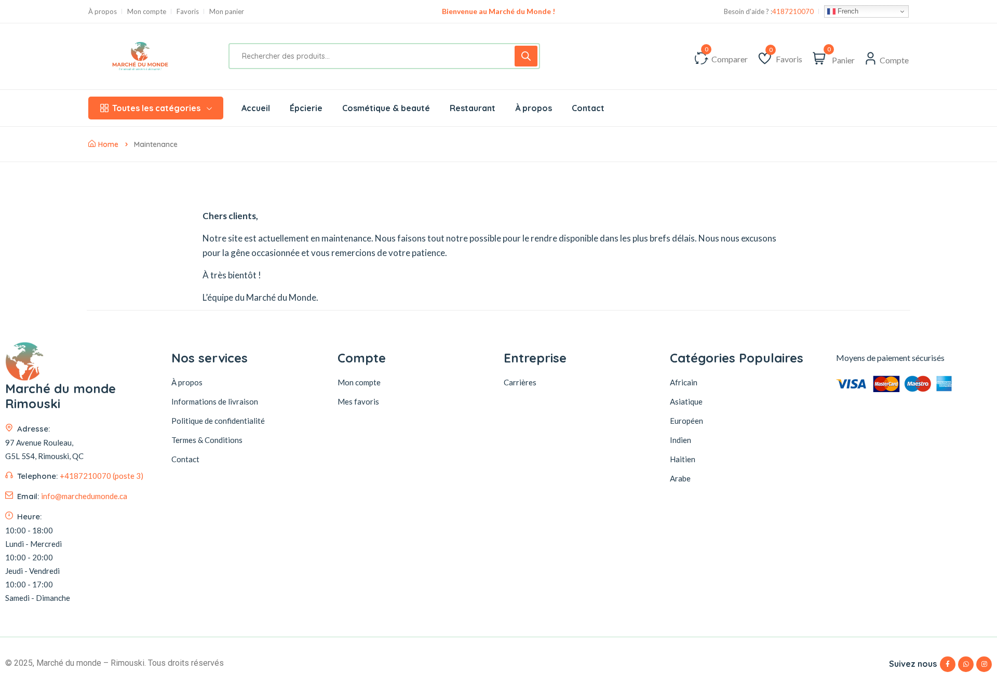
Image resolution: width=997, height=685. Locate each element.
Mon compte (146, 11)
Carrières (520, 382)
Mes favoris (358, 401)
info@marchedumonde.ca (84, 496)
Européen (686, 420)
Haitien (682, 459)
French (847, 11)
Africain (683, 382)
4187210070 (793, 11)
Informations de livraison (214, 401)
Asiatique (686, 401)
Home (108, 144)
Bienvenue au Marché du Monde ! (498, 11)
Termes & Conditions (206, 440)
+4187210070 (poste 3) (101, 475)
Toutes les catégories (156, 108)
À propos (102, 11)
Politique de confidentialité (218, 420)
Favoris (188, 11)
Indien (680, 440)
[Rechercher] (526, 56)
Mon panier (226, 11)
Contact (185, 459)
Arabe (680, 478)
